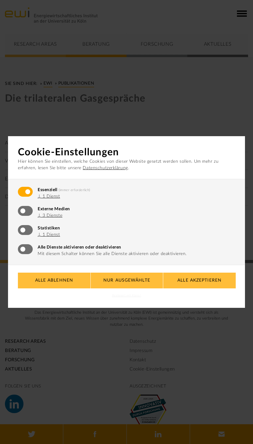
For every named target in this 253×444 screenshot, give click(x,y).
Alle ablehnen (54, 280)
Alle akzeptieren (199, 280)
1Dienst (49, 196)
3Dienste (50, 215)
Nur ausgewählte (126, 280)
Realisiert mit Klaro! (126, 295)
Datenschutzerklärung (105, 168)
